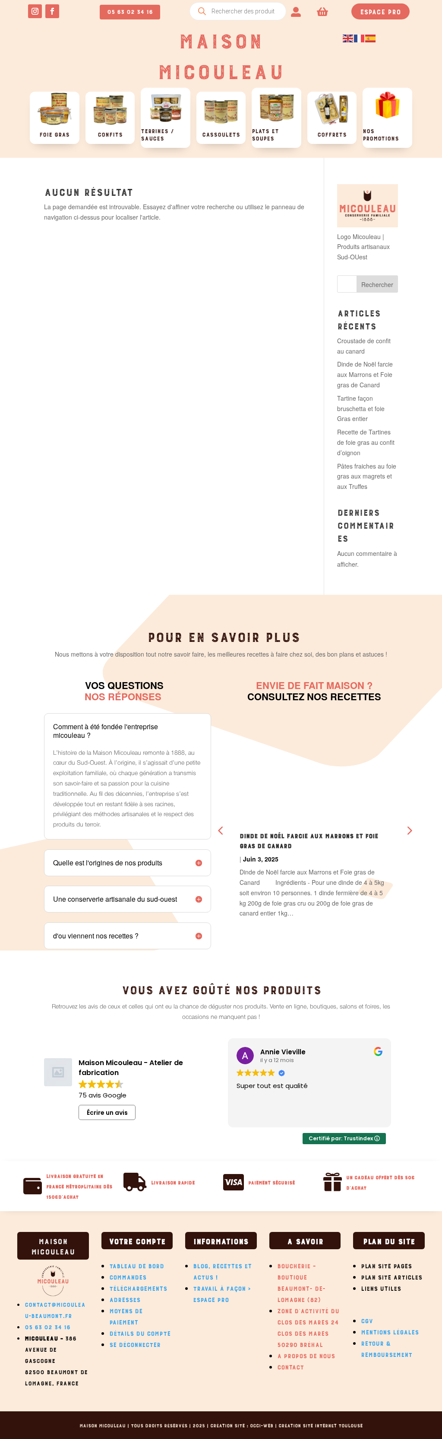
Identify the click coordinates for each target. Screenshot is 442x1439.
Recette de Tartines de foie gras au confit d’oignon (366, 442)
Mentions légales (390, 1331)
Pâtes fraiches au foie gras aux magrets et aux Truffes (366, 476)
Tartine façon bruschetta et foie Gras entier (361, 408)
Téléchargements (138, 1287)
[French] (359, 37)
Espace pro (380, 10)
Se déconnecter (135, 1343)
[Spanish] (370, 37)
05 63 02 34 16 (130, 10)
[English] (348, 37)
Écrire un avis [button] (107, 1112)
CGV (367, 1320)
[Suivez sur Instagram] (35, 11)
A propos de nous (306, 1355)
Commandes (127, 1276)
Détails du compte (139, 1332)
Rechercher (377, 284)
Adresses (124, 1298)
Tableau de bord (136, 1265)
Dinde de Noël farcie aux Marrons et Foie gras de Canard (365, 374)
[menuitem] (295, 11)
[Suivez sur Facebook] (52, 11)
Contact (290, 1366)
